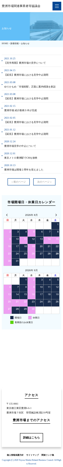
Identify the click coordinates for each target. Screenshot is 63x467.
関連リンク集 (47, 455)
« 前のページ (19, 182)
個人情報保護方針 (15, 455)
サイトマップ (32, 455)
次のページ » (44, 182)
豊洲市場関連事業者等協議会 (21, 6)
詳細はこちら (31, 437)
